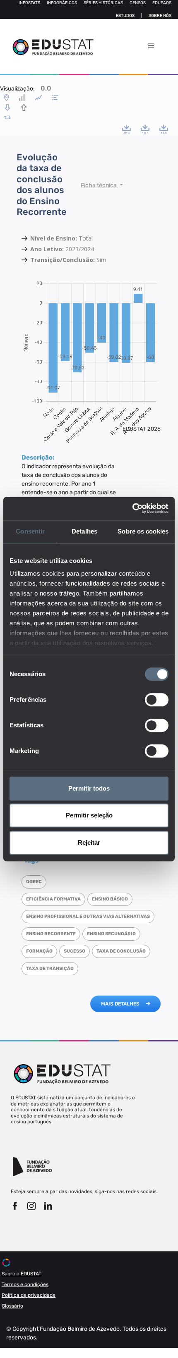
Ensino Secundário (111, 933)
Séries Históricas (103, 2)
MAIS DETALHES (120, 1004)
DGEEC (34, 881)
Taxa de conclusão (121, 951)
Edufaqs (161, 2)
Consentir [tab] (30, 531)
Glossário (12, 1306)
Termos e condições (25, 1284)
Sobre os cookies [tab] (143, 531)
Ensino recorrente (51, 933)
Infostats (29, 2)
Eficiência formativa (53, 899)
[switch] (156, 699)
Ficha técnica (99, 185)
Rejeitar (89, 842)
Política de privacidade (28, 1295)
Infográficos (62, 2)
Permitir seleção (89, 815)
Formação (39, 951)
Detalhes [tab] (84, 531)
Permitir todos (89, 788)
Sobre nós (160, 15)
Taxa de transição (50, 968)
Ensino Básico (110, 899)
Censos (138, 2)
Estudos (125, 15)
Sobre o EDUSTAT (21, 1274)
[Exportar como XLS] (163, 128)
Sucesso (74, 951)
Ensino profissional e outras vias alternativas (88, 916)
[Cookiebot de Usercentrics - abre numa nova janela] (132, 508)
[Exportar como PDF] (145, 128)
